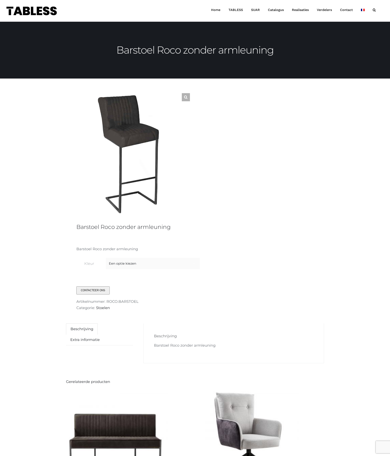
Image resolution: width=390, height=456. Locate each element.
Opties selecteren (107, 442)
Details (136, 442)
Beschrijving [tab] (81, 329)
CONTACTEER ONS (93, 290)
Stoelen (103, 308)
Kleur (89, 263)
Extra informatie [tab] (85, 339)
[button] (374, 10)
